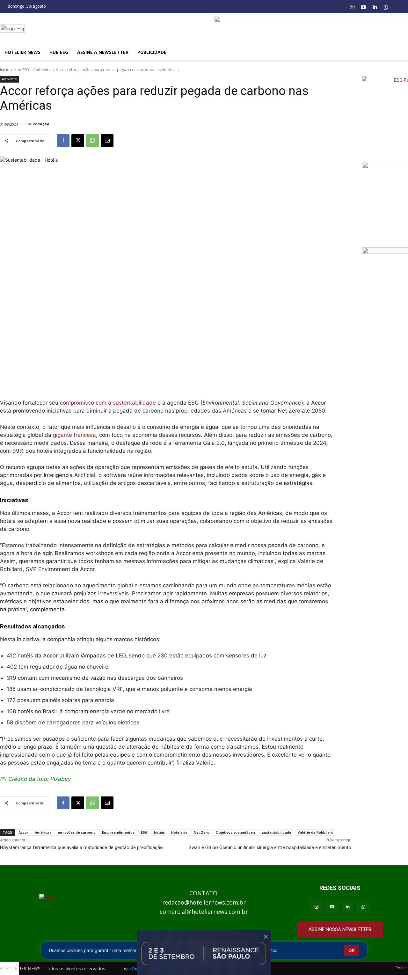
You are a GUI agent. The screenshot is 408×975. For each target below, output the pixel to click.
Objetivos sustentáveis (236, 832)
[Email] (107, 140)
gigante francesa (74, 435)
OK (351, 950)
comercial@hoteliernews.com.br (204, 911)
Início (5, 69)
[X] (77, 140)
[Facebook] (63, 140)
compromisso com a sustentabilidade (107, 403)
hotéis (159, 832)
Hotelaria (179, 832)
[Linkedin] (374, 7)
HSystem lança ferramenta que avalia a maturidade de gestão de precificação (81, 847)
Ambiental (42, 69)
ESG (144, 832)
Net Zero (201, 832)
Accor (23, 832)
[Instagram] (352, 7)
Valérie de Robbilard (315, 832)
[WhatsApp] (92, 140)
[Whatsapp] (386, 7)
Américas (43, 832)
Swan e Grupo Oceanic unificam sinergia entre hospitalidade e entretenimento (270, 847)
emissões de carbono (77, 832)
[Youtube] (363, 7)
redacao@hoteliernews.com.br (204, 902)
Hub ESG (21, 69)
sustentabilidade (276, 832)
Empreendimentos (118, 832)
